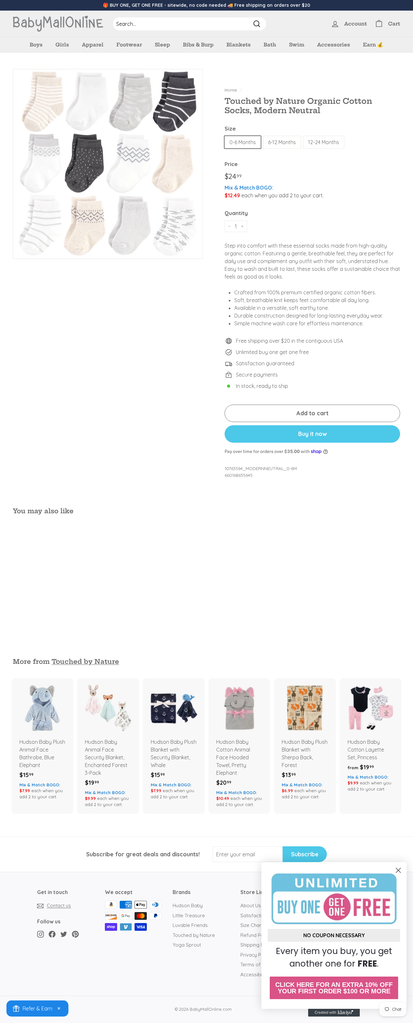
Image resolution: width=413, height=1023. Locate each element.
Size (230, 128)
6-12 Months (282, 142)
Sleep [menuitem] (162, 45)
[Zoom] (108, 164)
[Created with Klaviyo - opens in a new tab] (334, 1013)
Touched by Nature (85, 661)
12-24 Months (323, 142)
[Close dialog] (398, 870)
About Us (250, 905)
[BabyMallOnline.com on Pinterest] (75, 934)
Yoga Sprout (187, 945)
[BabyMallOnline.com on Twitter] (63, 934)
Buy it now (312, 434)
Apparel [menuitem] (93, 45)
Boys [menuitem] (36, 45)
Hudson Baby (188, 905)
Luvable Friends (190, 925)
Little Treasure (189, 915)
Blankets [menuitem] (239, 45)
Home (231, 90)
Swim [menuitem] (296, 45)
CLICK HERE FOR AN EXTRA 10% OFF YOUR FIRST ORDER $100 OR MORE (334, 988)
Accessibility (254, 974)
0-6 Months (242, 142)
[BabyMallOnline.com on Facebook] (52, 934)
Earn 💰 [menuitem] (373, 45)
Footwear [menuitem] (129, 45)
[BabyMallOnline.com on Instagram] (40, 934)
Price (231, 164)
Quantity (236, 213)
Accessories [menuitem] (333, 45)
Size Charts (253, 925)
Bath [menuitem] (270, 45)
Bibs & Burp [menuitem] (198, 45)
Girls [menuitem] (62, 45)
